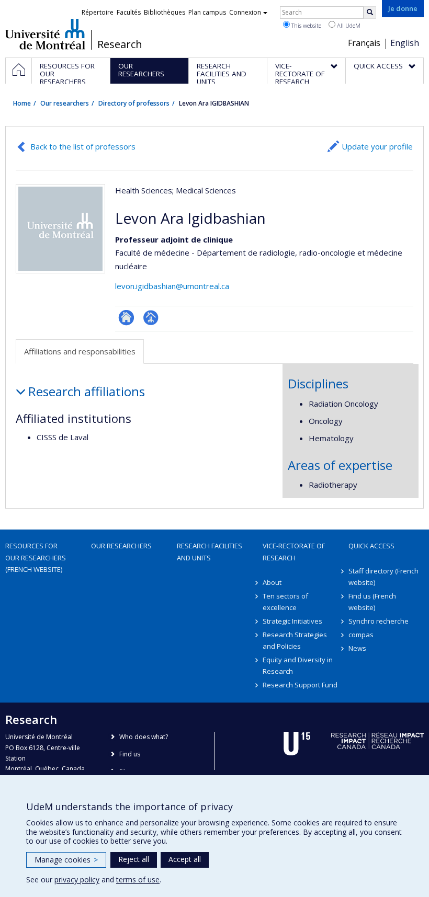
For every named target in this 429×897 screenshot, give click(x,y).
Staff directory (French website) (383, 576)
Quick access (371, 545)
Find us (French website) (372, 601)
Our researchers (64, 103)
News (357, 648)
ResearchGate (126, 317)
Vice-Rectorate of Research (294, 551)
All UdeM (347, 25)
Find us (129, 754)
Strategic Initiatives (292, 621)
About (272, 582)
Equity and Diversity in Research (298, 665)
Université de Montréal (45, 34)
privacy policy (76, 879)
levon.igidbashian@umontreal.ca (172, 286)
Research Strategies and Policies (295, 640)
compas (361, 634)
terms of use (138, 879)
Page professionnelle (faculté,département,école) (151, 317)
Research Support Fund (300, 684)
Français (364, 43)
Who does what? (143, 736)
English (404, 43)
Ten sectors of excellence (285, 601)
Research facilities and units (209, 551)
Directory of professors (134, 103)
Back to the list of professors (83, 146)
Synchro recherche (378, 621)
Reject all (133, 859)
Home (22, 103)
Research (119, 44)
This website (305, 25)
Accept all (184, 859)
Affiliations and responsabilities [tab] (80, 351)
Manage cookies (66, 860)
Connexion (245, 12)
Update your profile (377, 146)
